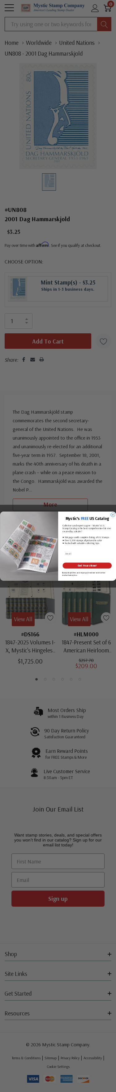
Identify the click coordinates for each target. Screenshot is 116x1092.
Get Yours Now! (87, 565)
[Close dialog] (113, 514)
